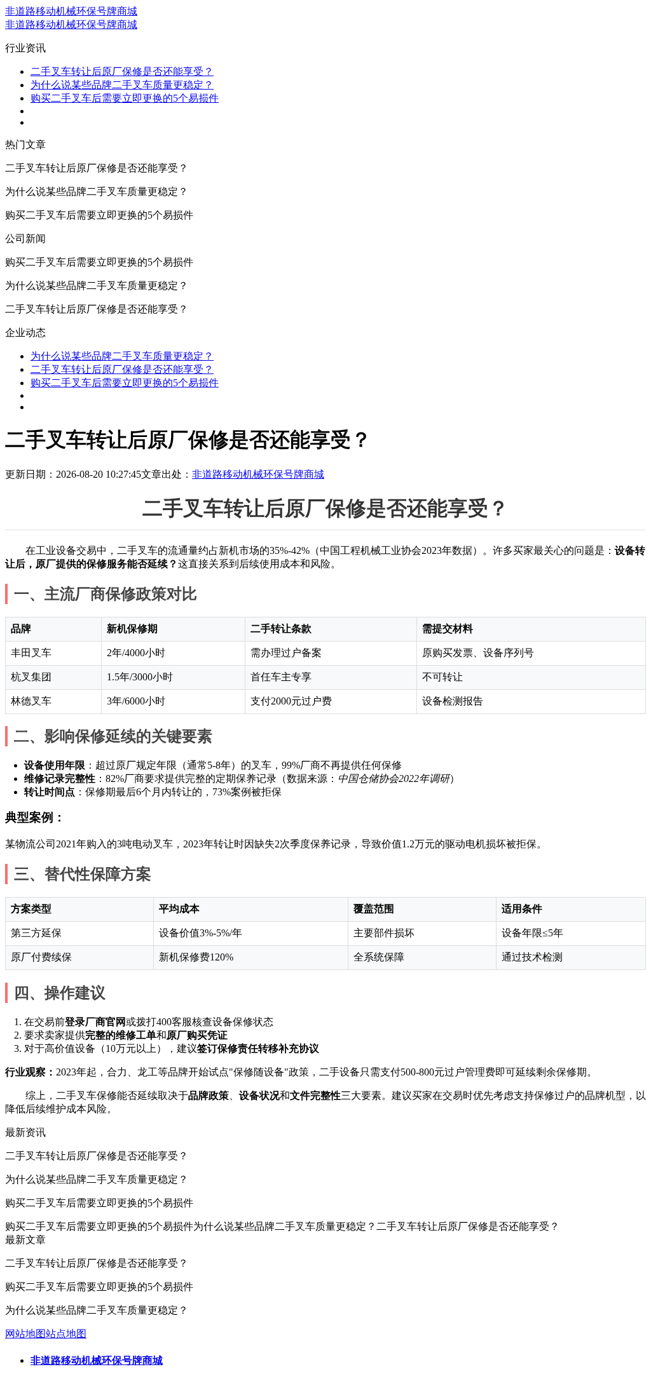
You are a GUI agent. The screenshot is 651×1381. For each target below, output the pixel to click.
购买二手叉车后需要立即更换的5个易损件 (125, 98)
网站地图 (25, 1333)
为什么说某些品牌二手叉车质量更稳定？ (122, 84)
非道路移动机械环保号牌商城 (71, 11)
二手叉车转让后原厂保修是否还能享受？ (122, 71)
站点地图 (66, 1333)
